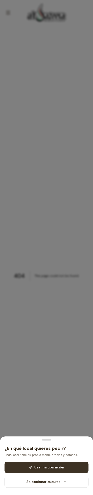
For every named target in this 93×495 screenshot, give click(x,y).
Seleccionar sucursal (43, 482)
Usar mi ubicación (49, 467)
